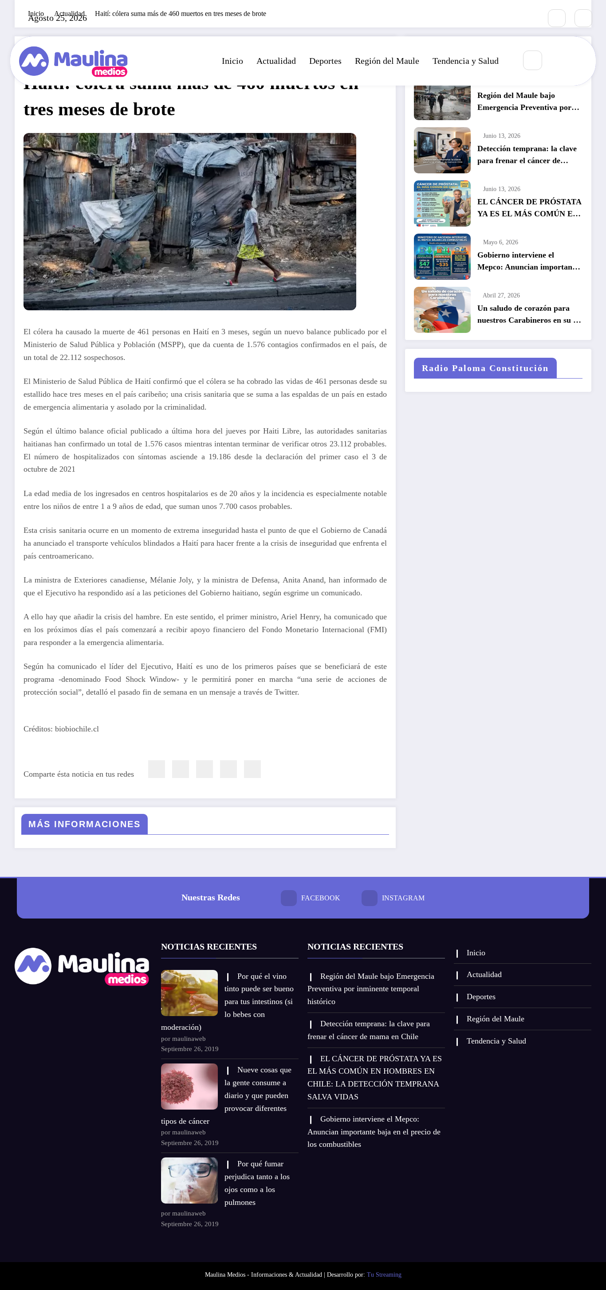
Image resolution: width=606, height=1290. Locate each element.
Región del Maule (387, 61)
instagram (403, 898)
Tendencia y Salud (466, 61)
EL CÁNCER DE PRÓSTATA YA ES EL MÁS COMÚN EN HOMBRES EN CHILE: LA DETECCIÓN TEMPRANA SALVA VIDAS (529, 208)
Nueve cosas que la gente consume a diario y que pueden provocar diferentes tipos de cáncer (226, 1095)
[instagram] (583, 18)
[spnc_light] (559, 61)
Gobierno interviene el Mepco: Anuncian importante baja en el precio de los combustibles (527, 261)
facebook (320, 898)
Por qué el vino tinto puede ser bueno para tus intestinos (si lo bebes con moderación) (227, 1002)
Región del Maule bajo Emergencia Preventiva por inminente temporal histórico (527, 102)
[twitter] (180, 769)
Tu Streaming (384, 1274)
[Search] (532, 60)
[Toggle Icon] (579, 60)
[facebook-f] (557, 18)
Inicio (232, 61)
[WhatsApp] (228, 769)
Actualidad (276, 61)
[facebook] (156, 769)
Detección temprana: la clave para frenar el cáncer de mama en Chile (527, 155)
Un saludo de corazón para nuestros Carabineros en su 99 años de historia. (529, 315)
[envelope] (204, 769)
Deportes (325, 61)
